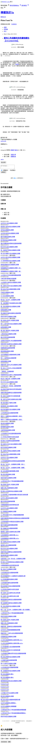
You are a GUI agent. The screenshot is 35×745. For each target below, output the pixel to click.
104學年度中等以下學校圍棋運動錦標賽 (12, 613)
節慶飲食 (13, 156)
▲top (2, 159)
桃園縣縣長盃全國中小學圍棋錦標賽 (11, 375)
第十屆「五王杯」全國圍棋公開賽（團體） (13, 467)
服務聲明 (17, 722)
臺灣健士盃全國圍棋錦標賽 (8, 545)
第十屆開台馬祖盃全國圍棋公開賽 (10, 541)
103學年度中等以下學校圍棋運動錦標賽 (12, 481)
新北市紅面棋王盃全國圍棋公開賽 (10, 409)
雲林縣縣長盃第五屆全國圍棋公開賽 (11, 681)
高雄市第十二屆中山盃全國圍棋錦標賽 (12, 633)
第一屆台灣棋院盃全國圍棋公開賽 (10, 306)
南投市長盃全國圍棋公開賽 (8, 616)
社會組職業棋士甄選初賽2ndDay (10, 538)
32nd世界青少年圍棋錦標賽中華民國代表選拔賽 (14, 494)
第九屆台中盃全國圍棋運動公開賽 (10, 289)
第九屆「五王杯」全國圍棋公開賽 (10, 299)
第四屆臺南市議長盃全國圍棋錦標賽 (11, 599)
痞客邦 (13, 150)
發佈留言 (3, 172)
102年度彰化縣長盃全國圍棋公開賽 (11, 282)
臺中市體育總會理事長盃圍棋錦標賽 (11, 243)
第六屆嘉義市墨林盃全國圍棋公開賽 (11, 603)
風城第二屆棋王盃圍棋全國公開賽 (10, 531)
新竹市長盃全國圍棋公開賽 (8, 447)
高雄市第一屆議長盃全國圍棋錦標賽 (11, 626)
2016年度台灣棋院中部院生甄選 (10, 589)
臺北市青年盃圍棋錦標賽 (8, 337)
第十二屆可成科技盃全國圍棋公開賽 (11, 323)
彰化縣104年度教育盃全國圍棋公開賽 (11, 491)
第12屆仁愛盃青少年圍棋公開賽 (10, 330)
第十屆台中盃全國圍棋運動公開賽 (10, 454)
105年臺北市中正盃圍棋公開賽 (9, 693)
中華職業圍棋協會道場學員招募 (10, 504)
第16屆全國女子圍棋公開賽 (8, 402)
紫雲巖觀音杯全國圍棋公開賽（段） (11, 268)
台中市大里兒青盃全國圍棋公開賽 (10, 257)
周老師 (17, 64)
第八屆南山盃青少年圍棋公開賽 (10, 320)
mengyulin (3, 141)
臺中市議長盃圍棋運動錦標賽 (9, 525)
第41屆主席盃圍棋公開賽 (8, 474)
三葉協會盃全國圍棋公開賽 (8, 334)
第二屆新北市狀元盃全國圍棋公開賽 (11, 285)
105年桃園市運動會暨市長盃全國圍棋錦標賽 (13, 653)
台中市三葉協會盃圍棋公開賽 (9, 498)
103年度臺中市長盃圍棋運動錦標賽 (11, 433)
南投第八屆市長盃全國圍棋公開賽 (10, 226)
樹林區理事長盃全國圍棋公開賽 (10, 264)
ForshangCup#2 (5, 686)
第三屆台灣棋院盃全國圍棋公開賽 (10, 656)
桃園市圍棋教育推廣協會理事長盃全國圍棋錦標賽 (15, 518)
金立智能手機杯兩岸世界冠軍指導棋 (11, 389)
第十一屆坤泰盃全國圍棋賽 (8, 358)
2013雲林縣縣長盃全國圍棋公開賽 (10, 260)
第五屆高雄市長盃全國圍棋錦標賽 (10, 586)
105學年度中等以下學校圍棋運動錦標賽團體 (13, 709)
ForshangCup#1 (5, 684)
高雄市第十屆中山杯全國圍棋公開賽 (11, 364)
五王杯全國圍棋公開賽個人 (8, 703)
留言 (16, 150)
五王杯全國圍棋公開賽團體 (8, 706)
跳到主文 (3, 17)
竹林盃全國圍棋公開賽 (7, 292)
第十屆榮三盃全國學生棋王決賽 (10, 596)
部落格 (6, 29)
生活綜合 (14, 24)
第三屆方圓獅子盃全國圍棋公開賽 (10, 253)
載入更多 (3, 162)
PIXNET (7, 721)
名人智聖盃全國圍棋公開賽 (8, 511)
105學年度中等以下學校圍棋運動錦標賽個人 (13, 713)
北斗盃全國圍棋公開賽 (7, 296)
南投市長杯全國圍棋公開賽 (8, 316)
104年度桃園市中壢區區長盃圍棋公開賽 (12, 521)
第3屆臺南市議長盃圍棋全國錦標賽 (11, 313)
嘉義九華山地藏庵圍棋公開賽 (9, 488)
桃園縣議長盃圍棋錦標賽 (8, 348)
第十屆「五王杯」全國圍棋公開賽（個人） (13, 464)
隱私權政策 (29, 721)
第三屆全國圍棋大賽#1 (7, 674)
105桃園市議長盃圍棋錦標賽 (9, 660)
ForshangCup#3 (5, 689)
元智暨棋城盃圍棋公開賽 (8, 430)
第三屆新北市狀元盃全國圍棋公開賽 (11, 444)
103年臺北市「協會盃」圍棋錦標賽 (11, 386)
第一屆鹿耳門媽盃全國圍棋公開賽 (10, 250)
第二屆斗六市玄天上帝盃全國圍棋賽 (11, 368)
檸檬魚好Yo (7, 12)
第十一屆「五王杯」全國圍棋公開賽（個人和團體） (16, 609)
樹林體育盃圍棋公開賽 (7, 426)
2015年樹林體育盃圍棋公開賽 (9, 579)
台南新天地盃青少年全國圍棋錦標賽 (11, 340)
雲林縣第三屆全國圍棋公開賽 (9, 406)
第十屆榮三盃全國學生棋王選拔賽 (10, 592)
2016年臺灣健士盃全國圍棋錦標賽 (10, 646)
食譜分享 (13, 154)
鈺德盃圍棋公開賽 (6, 310)
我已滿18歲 (4, 741)
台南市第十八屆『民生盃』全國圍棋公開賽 (13, 558)
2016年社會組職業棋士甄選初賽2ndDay (12, 643)
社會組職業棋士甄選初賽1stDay (10, 535)
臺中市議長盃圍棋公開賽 (8, 236)
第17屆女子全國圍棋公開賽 (8, 569)
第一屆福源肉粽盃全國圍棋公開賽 (10, 670)
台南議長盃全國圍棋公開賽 (8, 636)
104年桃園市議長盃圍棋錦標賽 (9, 582)
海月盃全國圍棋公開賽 (7, 230)
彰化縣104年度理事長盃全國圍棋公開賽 (12, 562)
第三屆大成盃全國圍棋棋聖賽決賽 (10, 699)
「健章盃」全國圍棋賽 (7, 371)
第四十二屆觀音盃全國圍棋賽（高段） (12, 416)
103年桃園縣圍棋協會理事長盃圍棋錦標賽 (13, 461)
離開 (9, 741)
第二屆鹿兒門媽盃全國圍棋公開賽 (10, 451)
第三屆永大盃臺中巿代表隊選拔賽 (10, 650)
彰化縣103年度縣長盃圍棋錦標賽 (10, 440)
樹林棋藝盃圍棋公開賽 (7, 351)
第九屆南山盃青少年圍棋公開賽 (10, 484)
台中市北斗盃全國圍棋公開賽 (9, 223)
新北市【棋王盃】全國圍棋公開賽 (10, 378)
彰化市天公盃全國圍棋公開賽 (9, 247)
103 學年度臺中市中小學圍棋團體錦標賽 (12, 515)
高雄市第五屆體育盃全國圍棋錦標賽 (11, 552)
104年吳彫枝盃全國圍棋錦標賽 (9, 572)
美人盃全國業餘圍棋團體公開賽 (10, 471)
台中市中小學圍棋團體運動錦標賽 (10, 630)
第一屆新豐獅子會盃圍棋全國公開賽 (11, 303)
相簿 (5, 27)
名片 (5, 31)
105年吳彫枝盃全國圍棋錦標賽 (9, 667)
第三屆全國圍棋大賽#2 (7, 677)
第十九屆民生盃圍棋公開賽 (8, 663)
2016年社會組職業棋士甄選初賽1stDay (12, 640)
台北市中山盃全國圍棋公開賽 (9, 508)
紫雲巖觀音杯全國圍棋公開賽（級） (11, 271)
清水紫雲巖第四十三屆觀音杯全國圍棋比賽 (13, 576)
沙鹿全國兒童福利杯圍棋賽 (8, 278)
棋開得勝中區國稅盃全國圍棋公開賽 (11, 344)
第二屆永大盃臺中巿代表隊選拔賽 (10, 396)
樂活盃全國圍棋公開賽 (7, 423)
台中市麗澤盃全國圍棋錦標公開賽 (10, 354)
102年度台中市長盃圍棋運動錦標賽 (11, 275)
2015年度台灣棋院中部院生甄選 (10, 437)
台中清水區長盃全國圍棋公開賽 (10, 233)
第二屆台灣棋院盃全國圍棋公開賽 (10, 606)
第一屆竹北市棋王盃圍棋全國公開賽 (11, 399)
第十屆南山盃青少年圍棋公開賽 (10, 619)
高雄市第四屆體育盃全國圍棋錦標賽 (11, 392)
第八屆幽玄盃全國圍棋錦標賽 (9, 528)
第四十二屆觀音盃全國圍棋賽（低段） (12, 419)
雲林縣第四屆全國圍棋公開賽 (9, 555)
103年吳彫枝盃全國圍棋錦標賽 (9, 413)
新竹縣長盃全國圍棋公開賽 (8, 240)
